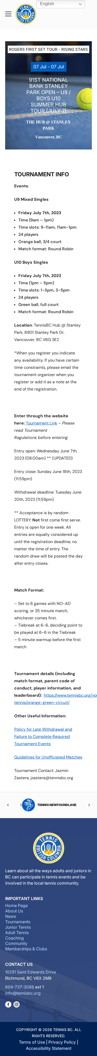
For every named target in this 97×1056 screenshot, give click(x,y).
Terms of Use (32, 1042)
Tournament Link (41, 423)
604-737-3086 (19, 987)
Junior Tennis (18, 927)
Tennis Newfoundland (56, 805)
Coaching (14, 938)
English (46, 4)
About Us (14, 910)
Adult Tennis (17, 932)
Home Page (16, 905)
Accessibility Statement (48, 1048)
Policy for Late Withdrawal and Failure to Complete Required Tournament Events (43, 736)
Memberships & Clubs (26, 948)
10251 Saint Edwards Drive (30, 972)
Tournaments (17, 921)
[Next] (89, 805)
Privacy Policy (62, 1042)
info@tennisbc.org (23, 993)
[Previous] (8, 805)
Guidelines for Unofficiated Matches (48, 757)
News (10, 916)
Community (16, 943)
